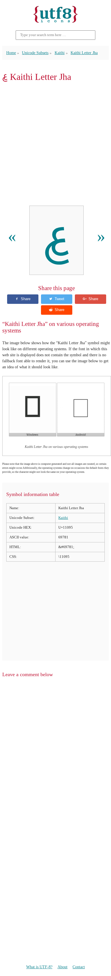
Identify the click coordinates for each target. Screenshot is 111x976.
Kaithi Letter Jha (84, 53)
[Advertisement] (55, 144)
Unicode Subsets (35, 53)
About (62, 967)
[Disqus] (55, 755)
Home (11, 53)
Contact (79, 967)
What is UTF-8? (39, 967)
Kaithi (60, 53)
